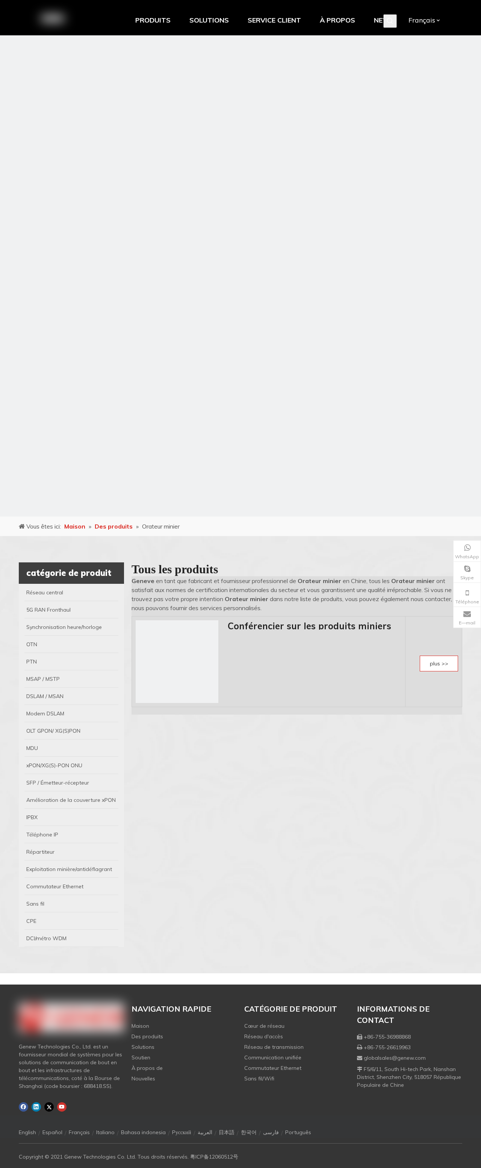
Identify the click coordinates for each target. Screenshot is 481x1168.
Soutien (141, 1057)
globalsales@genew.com (395, 1057)
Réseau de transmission (274, 1047)
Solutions (143, 1047)
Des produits (147, 1036)
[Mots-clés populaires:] (390, 21)
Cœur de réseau (264, 1026)
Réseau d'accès (263, 1036)
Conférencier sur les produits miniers (309, 626)
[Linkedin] (36, 1107)
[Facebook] (23, 1107)
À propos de (147, 1068)
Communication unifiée (272, 1057)
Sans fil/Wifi (259, 1078)
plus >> (439, 663)
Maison (140, 1026)
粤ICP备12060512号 (214, 1156)
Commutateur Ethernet (272, 1068)
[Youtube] (62, 1107)
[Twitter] (49, 1107)
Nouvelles (143, 1078)
